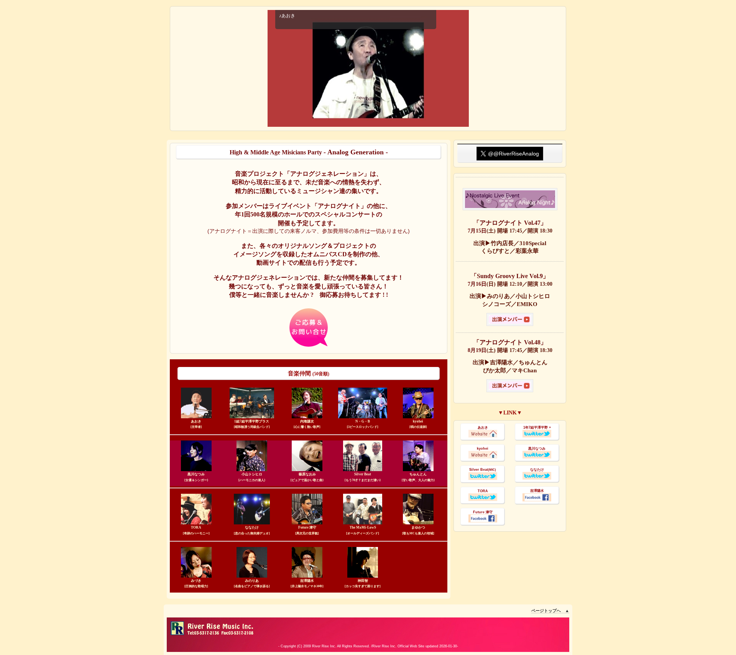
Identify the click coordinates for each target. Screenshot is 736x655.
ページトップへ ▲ (550, 610)
